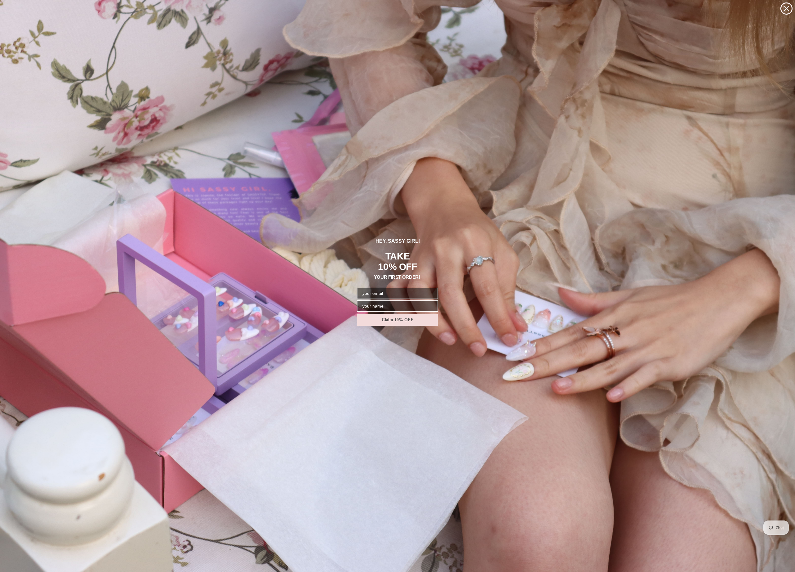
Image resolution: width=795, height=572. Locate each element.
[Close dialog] (786, 8)
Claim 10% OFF (397, 320)
